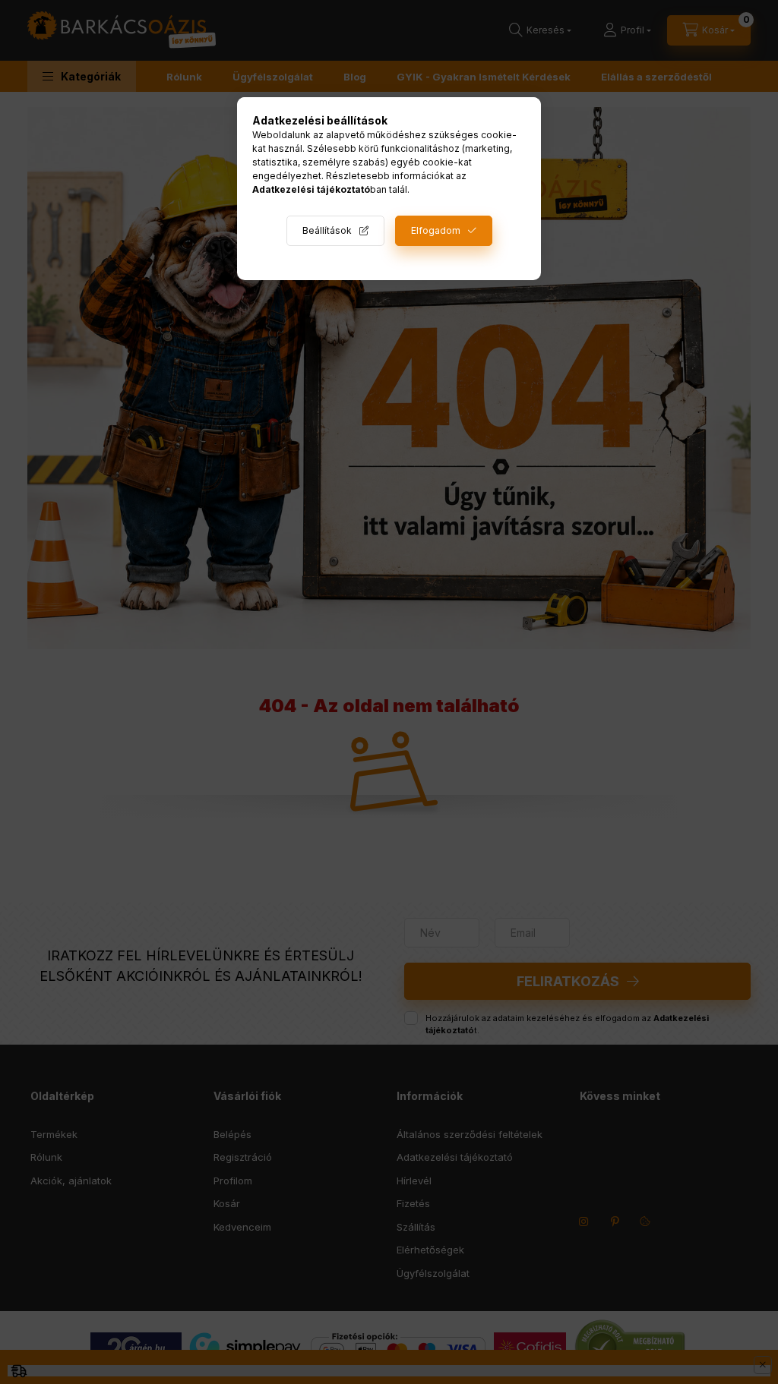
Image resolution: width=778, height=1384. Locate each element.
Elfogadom (435, 230)
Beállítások (327, 230)
